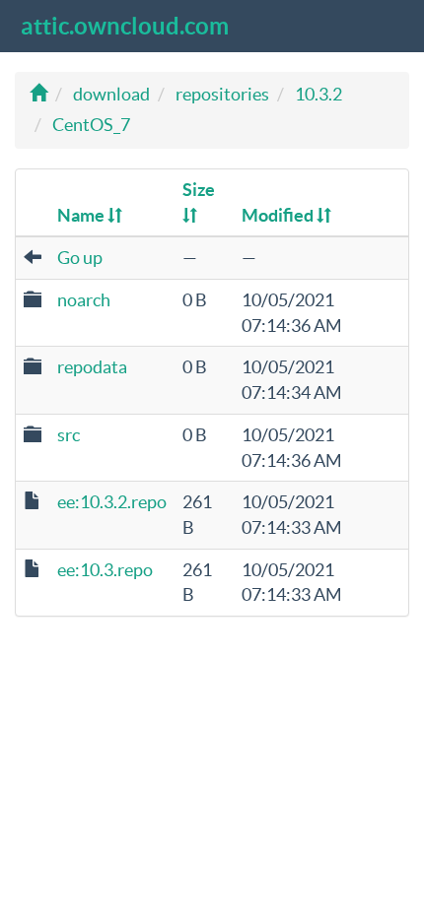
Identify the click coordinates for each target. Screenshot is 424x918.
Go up (80, 257)
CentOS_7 (91, 124)
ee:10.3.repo (105, 569)
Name (82, 215)
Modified (279, 215)
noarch (83, 300)
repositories (222, 94)
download (111, 94)
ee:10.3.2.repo (112, 502)
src (68, 435)
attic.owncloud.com (125, 26)
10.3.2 (318, 94)
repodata (92, 367)
